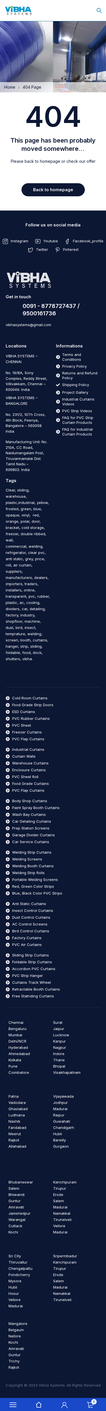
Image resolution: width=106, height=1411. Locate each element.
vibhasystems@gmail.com (28, 324)
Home (9, 87)
